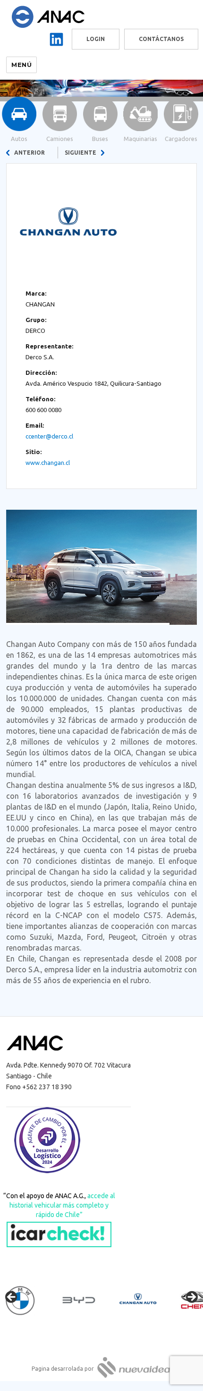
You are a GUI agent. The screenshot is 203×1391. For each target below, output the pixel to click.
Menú (21, 64)
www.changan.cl (47, 462)
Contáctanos (161, 39)
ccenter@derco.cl (49, 436)
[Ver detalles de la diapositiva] (28, 1300)
